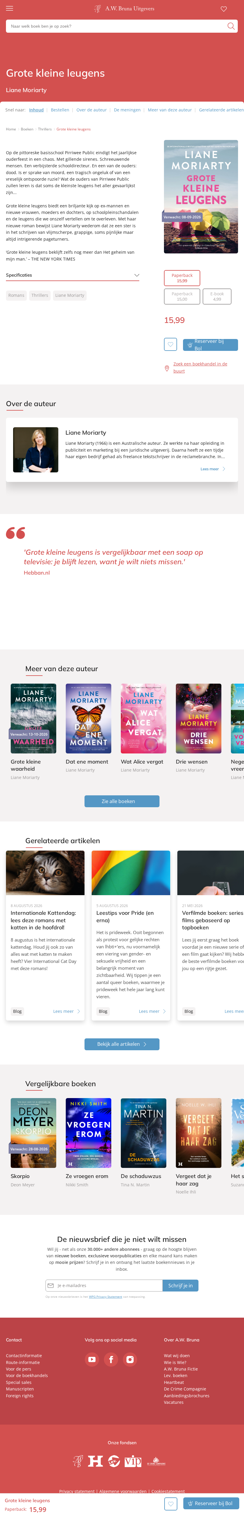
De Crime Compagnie (185, 1389)
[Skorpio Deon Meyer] (33, 1143)
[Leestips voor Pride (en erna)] (131, 936)
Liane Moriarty (69, 295)
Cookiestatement (168, 1491)
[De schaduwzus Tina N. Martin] (143, 1143)
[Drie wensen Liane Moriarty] (198, 729)
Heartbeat (174, 1382)
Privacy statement (77, 1491)
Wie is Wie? (175, 1362)
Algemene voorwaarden (123, 1491)
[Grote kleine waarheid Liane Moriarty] (33, 732)
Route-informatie (23, 1362)
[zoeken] (232, 26)
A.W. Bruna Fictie (181, 1369)
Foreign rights (20, 1395)
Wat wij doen (177, 1355)
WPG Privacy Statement (105, 1296)
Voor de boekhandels (27, 1375)
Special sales (19, 1382)
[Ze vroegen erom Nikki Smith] (88, 1143)
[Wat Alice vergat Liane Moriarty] (143, 729)
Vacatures (174, 1402)
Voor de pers (18, 1369)
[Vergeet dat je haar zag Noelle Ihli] (198, 1146)
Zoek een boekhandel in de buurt (200, 367)
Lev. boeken (175, 1375)
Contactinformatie (24, 1355)
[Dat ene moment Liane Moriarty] (88, 729)
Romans (16, 295)
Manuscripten (20, 1389)
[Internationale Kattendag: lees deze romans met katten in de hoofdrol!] (45, 936)
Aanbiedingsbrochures (186, 1395)
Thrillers (40, 295)
